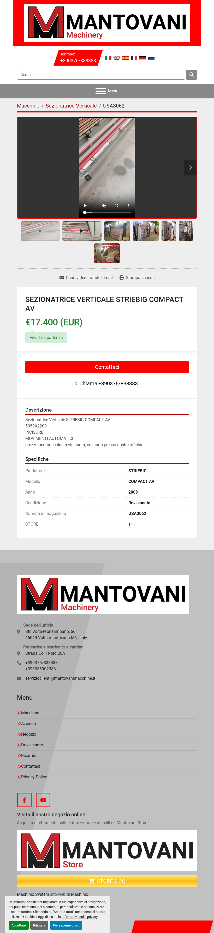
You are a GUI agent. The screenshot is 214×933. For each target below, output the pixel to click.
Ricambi (28, 755)
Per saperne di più (66, 925)
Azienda (28, 723)
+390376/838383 (78, 60)
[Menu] (101, 91)
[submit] (191, 75)
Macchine (30, 712)
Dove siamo (32, 744)
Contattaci (107, 367)
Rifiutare (39, 925)
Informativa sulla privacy (79, 917)
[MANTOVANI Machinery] (103, 594)
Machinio (79, 894)
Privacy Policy (34, 776)
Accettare (18, 925)
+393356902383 (40, 668)
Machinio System (33, 894)
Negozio (28, 734)
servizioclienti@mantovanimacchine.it (60, 678)
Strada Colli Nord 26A (45, 653)
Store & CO (111, 881)
